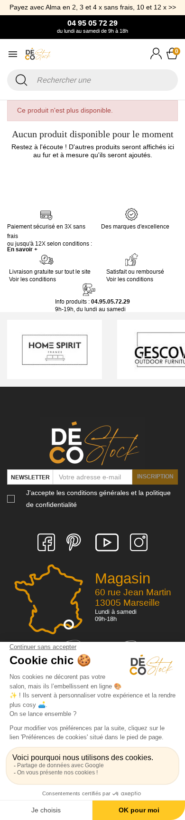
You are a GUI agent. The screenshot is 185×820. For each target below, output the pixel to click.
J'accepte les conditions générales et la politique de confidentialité (98, 498)
